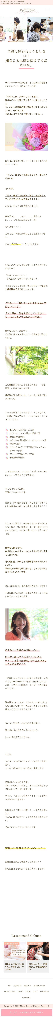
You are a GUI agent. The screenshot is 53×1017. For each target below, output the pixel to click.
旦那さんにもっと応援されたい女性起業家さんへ (37, 967)
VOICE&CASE (10, 992)
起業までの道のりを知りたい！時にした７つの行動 (14, 967)
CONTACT (26, 997)
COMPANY (44, 992)
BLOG (20, 992)
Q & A (35, 992)
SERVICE (27, 986)
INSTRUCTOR (39, 986)
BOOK (27, 992)
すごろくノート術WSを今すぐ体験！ (26, 1012)
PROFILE (17, 986)
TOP (9, 986)
